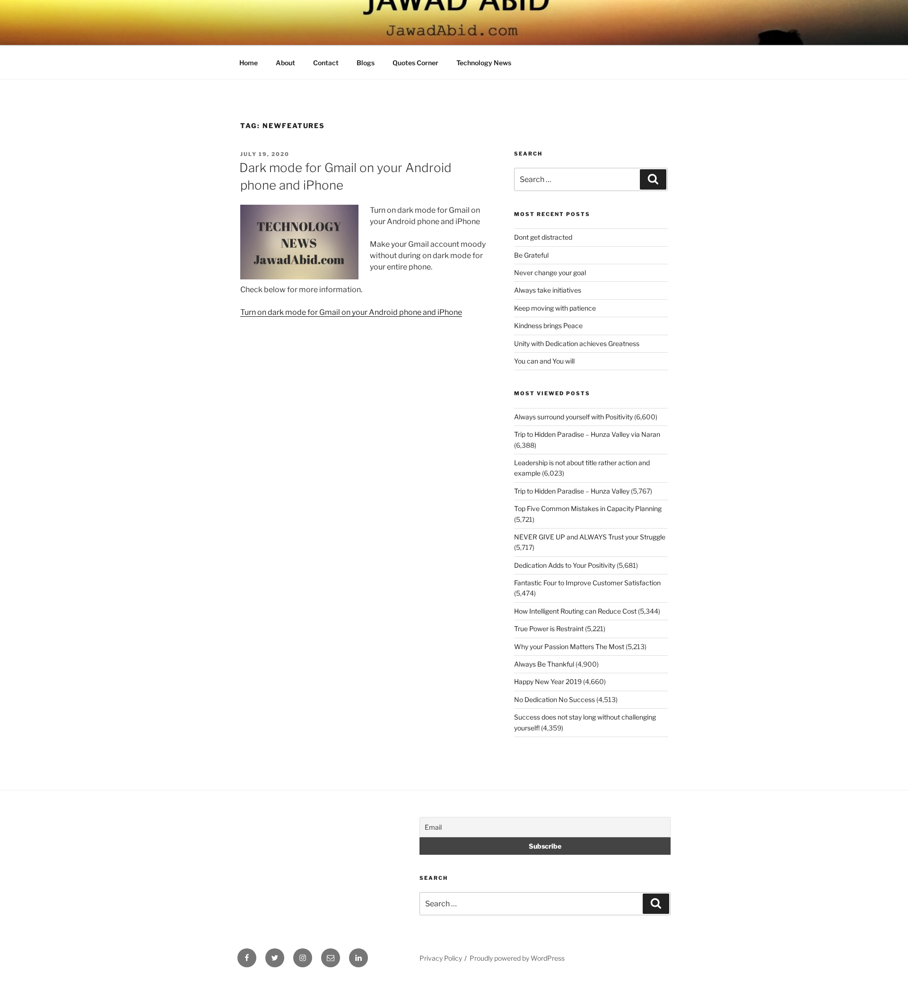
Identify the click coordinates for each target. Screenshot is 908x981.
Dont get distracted (543, 237)
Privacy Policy (440, 958)
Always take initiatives (547, 290)
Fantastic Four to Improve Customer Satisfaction (587, 583)
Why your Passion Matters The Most (569, 646)
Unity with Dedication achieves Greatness (576, 343)
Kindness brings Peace (548, 325)
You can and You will (544, 361)
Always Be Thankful (544, 664)
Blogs (366, 63)
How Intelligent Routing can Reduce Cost (575, 611)
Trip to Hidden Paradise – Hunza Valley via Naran (587, 434)
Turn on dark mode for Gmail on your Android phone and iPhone (351, 312)
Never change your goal (550, 273)
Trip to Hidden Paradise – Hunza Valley (571, 491)
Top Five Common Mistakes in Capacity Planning (588, 508)
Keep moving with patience (555, 308)
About (285, 63)
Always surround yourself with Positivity (573, 417)
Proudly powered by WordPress (517, 958)
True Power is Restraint (549, 629)
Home (248, 63)
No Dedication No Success (554, 699)
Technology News (483, 63)
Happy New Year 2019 (548, 681)
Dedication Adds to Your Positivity (564, 565)
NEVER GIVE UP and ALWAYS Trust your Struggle (589, 537)
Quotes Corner (415, 63)
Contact (326, 63)
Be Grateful (531, 255)
